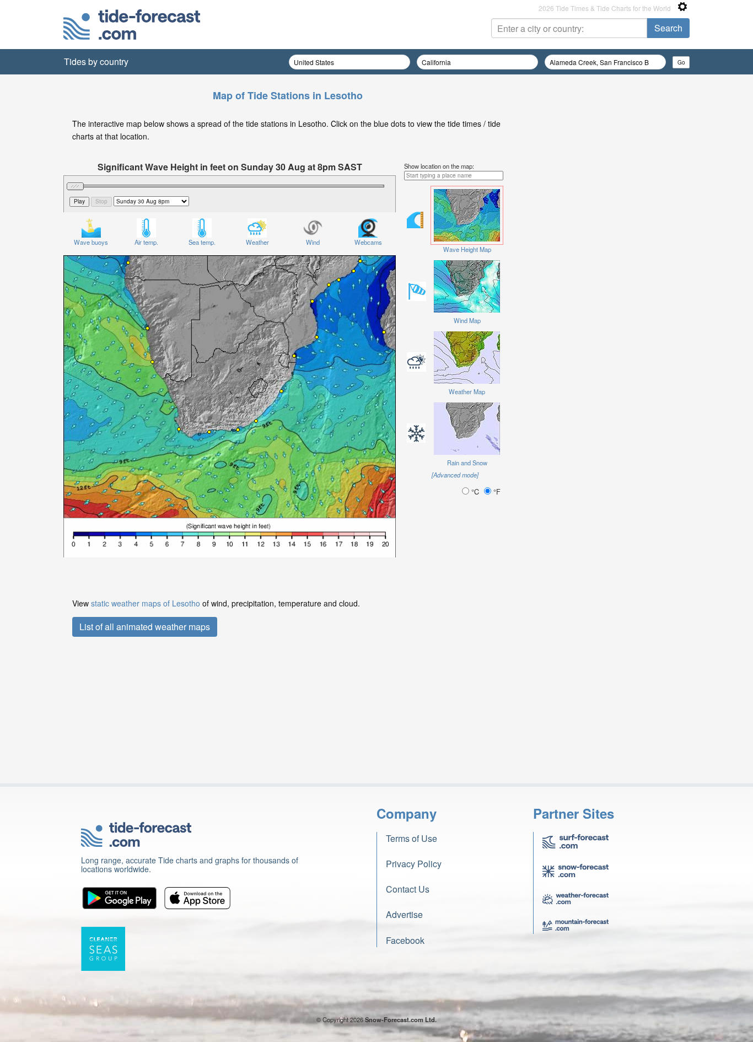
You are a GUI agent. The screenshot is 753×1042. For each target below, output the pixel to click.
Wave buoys (91, 242)
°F (496, 491)
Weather (257, 242)
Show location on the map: (439, 166)
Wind (313, 242)
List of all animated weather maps (144, 626)
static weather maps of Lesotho (145, 603)
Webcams (368, 242)
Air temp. (146, 242)
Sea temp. (202, 242)
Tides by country (96, 61)
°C (475, 491)
